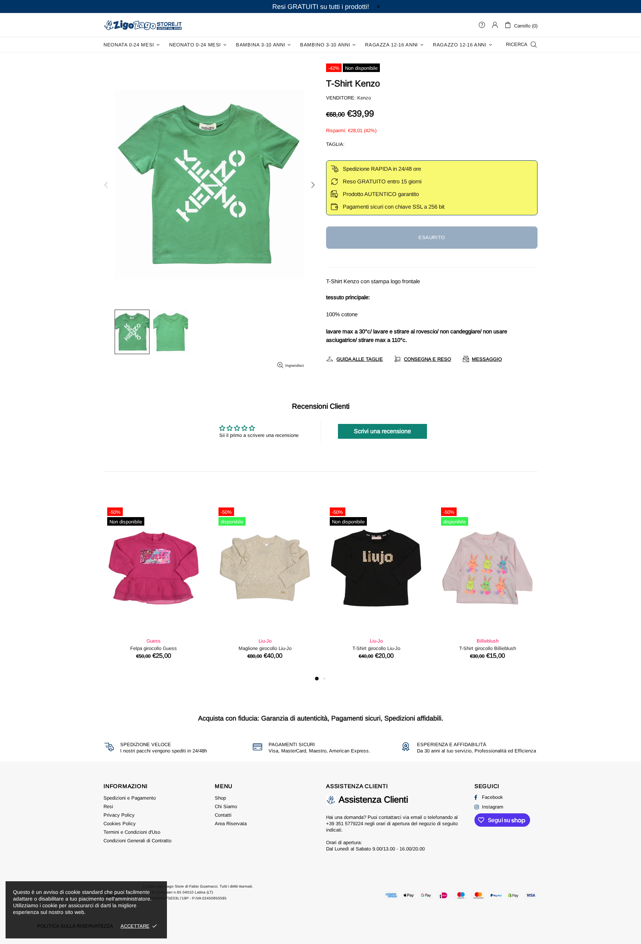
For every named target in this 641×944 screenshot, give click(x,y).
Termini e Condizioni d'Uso (131, 832)
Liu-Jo (265, 641)
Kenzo (364, 98)
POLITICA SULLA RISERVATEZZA (75, 926)
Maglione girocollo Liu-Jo (265, 648)
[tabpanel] (153, 589)
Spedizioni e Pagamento (129, 798)
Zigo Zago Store (142, 25)
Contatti (223, 815)
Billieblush (488, 641)
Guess (154, 641)
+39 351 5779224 (344, 823)
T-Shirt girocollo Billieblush (487, 648)
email (416, 817)
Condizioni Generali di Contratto (137, 840)
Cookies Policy (119, 823)
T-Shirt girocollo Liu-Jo (376, 648)
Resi (108, 806)
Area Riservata (231, 823)
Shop (220, 798)
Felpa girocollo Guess (153, 648)
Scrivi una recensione (382, 431)
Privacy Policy (119, 815)
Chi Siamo (226, 806)
